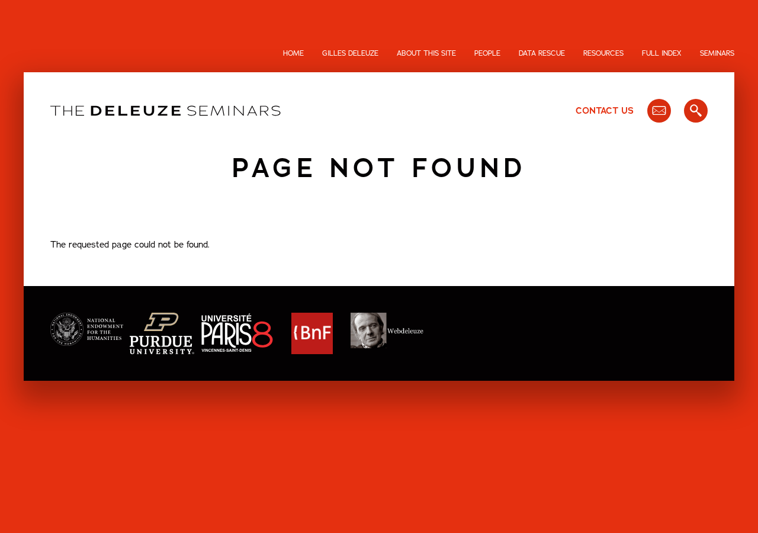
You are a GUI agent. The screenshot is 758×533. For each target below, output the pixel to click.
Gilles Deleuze (350, 53)
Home (293, 53)
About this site (426, 53)
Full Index (662, 53)
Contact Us (605, 111)
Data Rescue (542, 53)
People (487, 53)
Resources (603, 53)
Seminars (717, 53)
